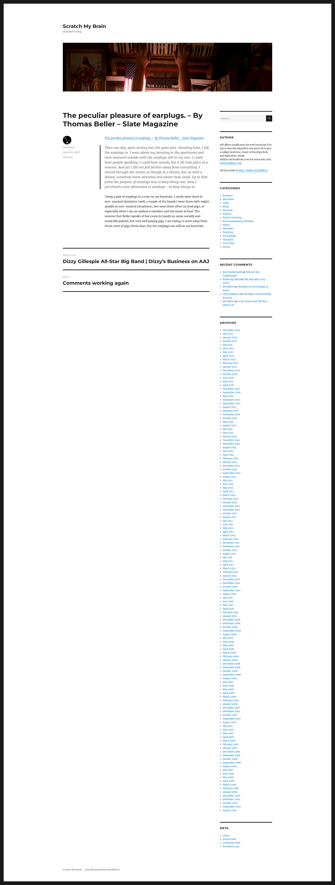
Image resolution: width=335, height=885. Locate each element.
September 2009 (232, 630)
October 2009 (230, 627)
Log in (226, 835)
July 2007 (228, 726)
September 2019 (232, 392)
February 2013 (230, 498)
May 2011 (228, 561)
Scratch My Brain (84, 26)
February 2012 (230, 539)
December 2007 (231, 707)
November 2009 (231, 623)
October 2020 (230, 374)
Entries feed (229, 839)
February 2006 (231, 788)
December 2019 (231, 388)
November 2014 (231, 443)
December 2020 (231, 370)
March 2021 (229, 359)
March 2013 (229, 495)
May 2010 (228, 605)
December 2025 (231, 330)
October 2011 (230, 550)
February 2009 (231, 656)
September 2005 (232, 806)
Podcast (227, 213)
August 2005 (230, 810)
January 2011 (230, 575)
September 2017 (231, 403)
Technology (229, 235)
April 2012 (228, 531)
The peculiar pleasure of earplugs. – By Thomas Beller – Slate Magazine (154, 138)
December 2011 (231, 542)
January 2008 (230, 704)
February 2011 (230, 572)
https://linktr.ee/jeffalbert (252, 170)
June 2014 (228, 451)
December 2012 (231, 506)
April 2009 (228, 649)
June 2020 (228, 377)
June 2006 (228, 773)
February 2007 (231, 744)
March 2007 (229, 740)
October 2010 (230, 586)
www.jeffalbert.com (231, 163)
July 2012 (228, 520)
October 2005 (230, 803)
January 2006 (230, 792)
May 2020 (228, 381)
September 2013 (231, 473)
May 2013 (228, 487)
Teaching (228, 232)
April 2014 (228, 454)
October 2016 (230, 418)
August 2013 (229, 476)
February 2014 (230, 458)
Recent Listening (232, 217)
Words (226, 246)
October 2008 (230, 671)
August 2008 (230, 678)
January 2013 (230, 502)
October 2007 (230, 715)
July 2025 (228, 333)
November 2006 (231, 755)
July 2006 (228, 770)
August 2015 (229, 425)
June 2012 (228, 524)
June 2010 (228, 601)
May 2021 (228, 352)
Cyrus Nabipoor (231, 294)
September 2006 (232, 762)
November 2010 (231, 583)
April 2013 (228, 491)
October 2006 (230, 759)
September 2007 (232, 718)
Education (228, 199)
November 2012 (231, 509)
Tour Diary (228, 243)
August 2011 (229, 553)
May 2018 (228, 396)
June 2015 (228, 432)
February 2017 (230, 410)
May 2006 (228, 777)
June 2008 (228, 685)
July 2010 (228, 597)
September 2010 (231, 590)
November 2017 (231, 399)
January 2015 (230, 436)
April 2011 (228, 564)
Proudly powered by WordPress (102, 869)
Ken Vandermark (232, 272)
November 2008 (231, 667)
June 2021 (228, 348)
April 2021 (228, 355)
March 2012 (229, 535)
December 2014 (231, 440)
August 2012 (229, 517)
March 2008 (229, 696)
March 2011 (229, 568)
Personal (68, 157)
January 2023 (230, 337)
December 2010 (231, 579)
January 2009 (230, 660)
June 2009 (228, 641)
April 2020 (228, 385)
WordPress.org (231, 846)
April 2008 (228, 693)
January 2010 (230, 616)
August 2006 (230, 766)
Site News (228, 228)
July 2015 (228, 429)
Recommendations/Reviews (238, 221)
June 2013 (228, 484)
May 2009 (228, 645)
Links (226, 202)
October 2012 (230, 513)
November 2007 (231, 711)
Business (228, 195)
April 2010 (228, 608)
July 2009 (228, 638)
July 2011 (227, 557)
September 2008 (232, 674)
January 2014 (230, 462)
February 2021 (230, 363)
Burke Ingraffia (231, 279)
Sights (226, 224)
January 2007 (230, 748)
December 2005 (231, 795)
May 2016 (228, 421)
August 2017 (229, 407)
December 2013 (231, 465)
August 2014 (229, 447)
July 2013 (227, 480)
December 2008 (231, 663)
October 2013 (230, 469)
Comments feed (231, 842)
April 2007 (228, 737)
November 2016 (231, 414)
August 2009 (230, 634)
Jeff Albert (68, 147)
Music (226, 206)
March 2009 (229, 652)
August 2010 (229, 594)
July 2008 (228, 682)
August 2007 (230, 722)
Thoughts (228, 239)
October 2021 (230, 341)
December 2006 (231, 751)
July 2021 (228, 344)
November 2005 (231, 799)
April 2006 (228, 781)
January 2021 (230, 366)
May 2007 (228, 733)
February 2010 (230, 612)
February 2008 (231, 700)
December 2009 (231, 619)
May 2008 (228, 689)
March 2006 (229, 784)
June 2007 (228, 729)
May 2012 (228, 528)
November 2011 (231, 546)
